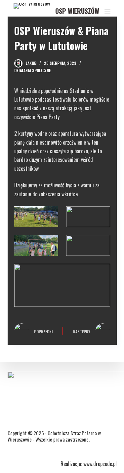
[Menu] (107, 12)
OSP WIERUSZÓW (77, 11)
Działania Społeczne (32, 70)
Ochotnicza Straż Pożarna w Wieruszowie (54, 436)
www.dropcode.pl (100, 464)
